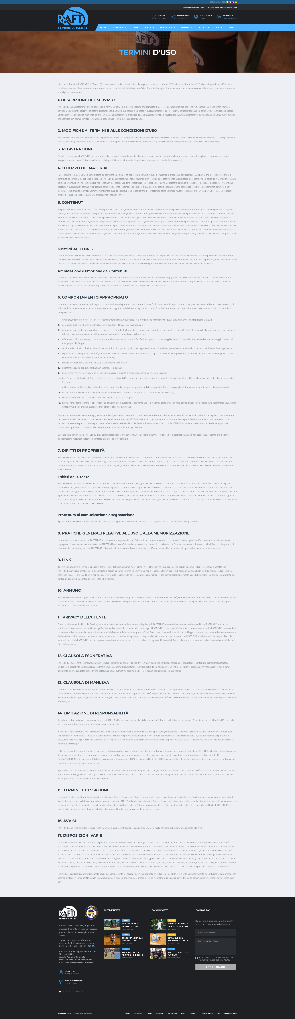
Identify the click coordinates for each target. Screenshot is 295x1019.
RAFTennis (162, 18)
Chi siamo (138, 1013)
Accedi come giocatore (193, 7)
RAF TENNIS (62, 1013)
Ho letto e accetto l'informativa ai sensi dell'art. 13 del (217, 958)
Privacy (193, 1013)
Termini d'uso (207, 1013)
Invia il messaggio (215, 967)
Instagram (79, 992)
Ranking (185, 27)
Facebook (66, 992)
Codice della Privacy (221, 960)
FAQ (218, 1013)
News (231, 27)
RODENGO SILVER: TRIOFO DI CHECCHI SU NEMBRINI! (133, 955)
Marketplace (167, 27)
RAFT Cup (149, 27)
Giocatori (203, 27)
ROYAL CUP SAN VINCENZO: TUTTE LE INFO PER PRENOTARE (178, 940)
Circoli (219, 27)
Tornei (135, 27)
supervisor (181, 18)
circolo (203, 18)
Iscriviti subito (71, 983)
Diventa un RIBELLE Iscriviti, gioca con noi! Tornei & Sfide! (177, 926)
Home (103, 27)
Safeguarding (230, 1013)
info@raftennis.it (230, 18)
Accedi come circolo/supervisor (222, 7)
